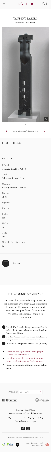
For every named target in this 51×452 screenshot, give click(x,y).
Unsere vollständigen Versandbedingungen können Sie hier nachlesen (24, 353)
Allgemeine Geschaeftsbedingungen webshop (25, 417)
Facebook (23, 428)
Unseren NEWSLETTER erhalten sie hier (25, 413)
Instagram (28, 428)
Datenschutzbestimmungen (25, 421)
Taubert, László (25, 18)
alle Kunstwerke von (25, 131)
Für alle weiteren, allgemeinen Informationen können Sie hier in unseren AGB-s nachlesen (25, 360)
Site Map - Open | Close (25, 410)
